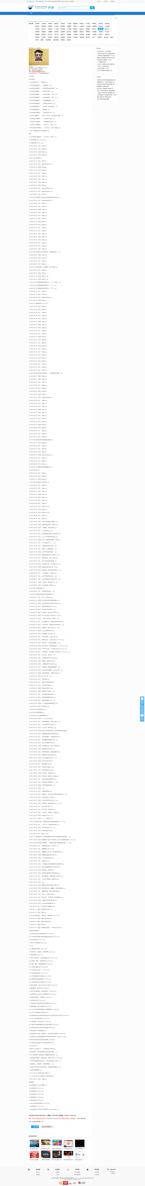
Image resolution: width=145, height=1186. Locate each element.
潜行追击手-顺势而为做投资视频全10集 (106, 80)
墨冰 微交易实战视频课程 (103, 99)
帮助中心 (57, 1178)
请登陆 (49, 1115)
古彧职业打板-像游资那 (45, 1159)
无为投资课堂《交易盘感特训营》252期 (106, 94)
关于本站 (53, 1178)
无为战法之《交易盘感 (34, 1159)
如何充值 (97, 1174)
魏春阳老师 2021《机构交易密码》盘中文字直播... (109, 82)
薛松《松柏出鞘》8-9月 (57, 1159)
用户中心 (99, 1)
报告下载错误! (47, 1126)
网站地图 (61, 1178)
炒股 (47, 100)
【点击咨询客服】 (36, 1121)
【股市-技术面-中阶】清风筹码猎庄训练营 (107, 53)
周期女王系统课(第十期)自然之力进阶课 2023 (107, 57)
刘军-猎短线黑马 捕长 (34, 1148)
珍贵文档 (86, 16)
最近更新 (102, 16)
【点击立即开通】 (81, 1118)
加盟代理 (57, 1172)
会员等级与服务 (77, 1174)
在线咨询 (142, 700)
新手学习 (38, 1172)
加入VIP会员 (142, 709)
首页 (31, 13)
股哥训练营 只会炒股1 (45, 1148)
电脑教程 (62, 16)
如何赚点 (38, 1174)
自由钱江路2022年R (79, 1159)
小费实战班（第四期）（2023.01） (105, 60)
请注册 (61, 1115)
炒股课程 (47, 16)
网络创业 (39, 16)
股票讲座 (46, 21)
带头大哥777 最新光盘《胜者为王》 (105, 88)
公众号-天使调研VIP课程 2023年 (104, 70)
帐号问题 (97, 1172)
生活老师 (55, 16)
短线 (49, 667)
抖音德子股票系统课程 (56, 1148)
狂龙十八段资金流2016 (79, 1148)
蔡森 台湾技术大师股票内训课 (104, 97)
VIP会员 (57, 1174)
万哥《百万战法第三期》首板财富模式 (106, 90)
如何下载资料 (77, 1172)
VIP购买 (110, 16)
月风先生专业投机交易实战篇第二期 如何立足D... (108, 84)
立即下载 (36, 1126)
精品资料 (78, 16)
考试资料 (70, 16)
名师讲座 (31, 16)
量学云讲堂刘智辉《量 (68, 1159)
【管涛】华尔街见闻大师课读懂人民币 (106, 92)
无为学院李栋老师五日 (68, 1148)
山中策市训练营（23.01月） (103, 68)
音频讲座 (94, 16)
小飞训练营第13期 (101, 62)
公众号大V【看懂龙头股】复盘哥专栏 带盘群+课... (109, 64)
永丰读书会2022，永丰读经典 (104, 51)
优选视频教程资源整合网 (34, 21)
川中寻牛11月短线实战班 (103, 66)
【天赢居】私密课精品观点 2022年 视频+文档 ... (108, 55)
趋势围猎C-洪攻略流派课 (103, 86)
